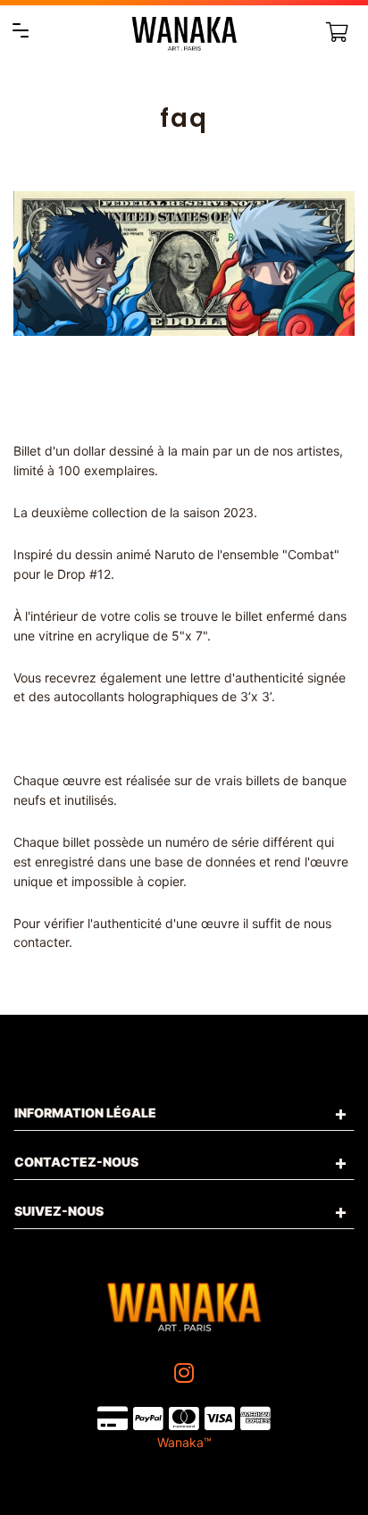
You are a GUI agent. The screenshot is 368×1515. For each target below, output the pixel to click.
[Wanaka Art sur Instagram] (185, 1373)
